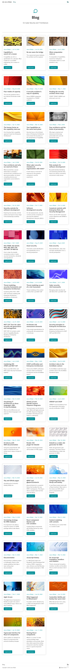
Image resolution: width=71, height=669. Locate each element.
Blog (3, 664)
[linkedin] (68, 664)
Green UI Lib (65, 667)
